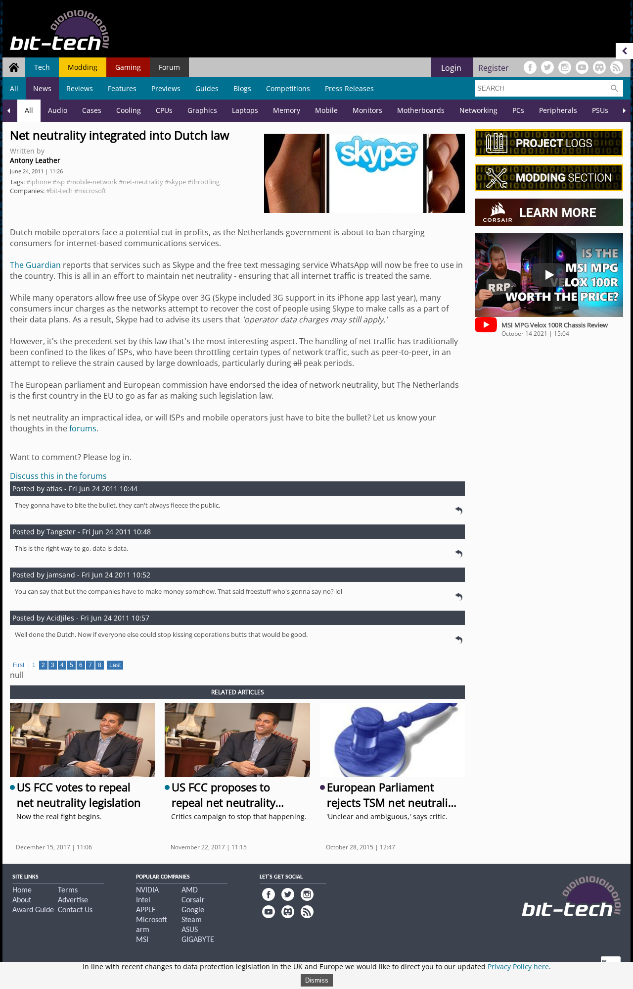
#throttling (203, 181)
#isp (58, 181)
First (18, 665)
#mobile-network (91, 181)
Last (115, 665)
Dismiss (316, 980)
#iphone (38, 181)
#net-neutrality (141, 181)
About (21, 900)
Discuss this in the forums (58, 475)
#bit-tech (59, 190)
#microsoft (90, 190)
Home (22, 890)
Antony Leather (35, 160)
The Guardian (35, 265)
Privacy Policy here (518, 966)
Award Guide (33, 910)
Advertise (73, 900)
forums (82, 428)
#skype (175, 181)
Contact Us (75, 910)
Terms (68, 890)
